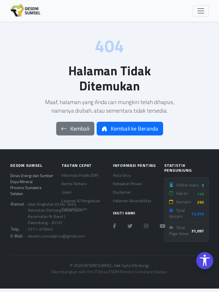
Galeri (67, 192)
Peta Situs (122, 176)
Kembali (79, 128)
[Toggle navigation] (201, 11)
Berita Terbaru (74, 184)
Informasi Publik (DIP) (80, 176)
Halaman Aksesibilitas (132, 201)
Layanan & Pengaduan (81, 201)
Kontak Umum (74, 209)
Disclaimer (122, 192)
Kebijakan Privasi (127, 184)
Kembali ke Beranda (134, 128)
